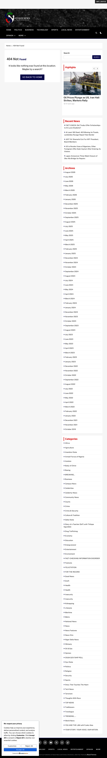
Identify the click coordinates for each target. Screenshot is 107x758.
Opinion (9, 36)
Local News (66, 30)
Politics (18, 30)
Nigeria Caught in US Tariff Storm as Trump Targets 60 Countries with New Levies (82, 100)
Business (29, 30)
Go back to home (32, 77)
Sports (54, 30)
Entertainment (82, 30)
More (21, 36)
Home (8, 30)
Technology (42, 30)
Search (67, 53)
